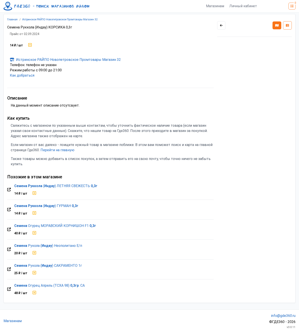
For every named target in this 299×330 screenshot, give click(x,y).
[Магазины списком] (287, 25)
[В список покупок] (30, 45)
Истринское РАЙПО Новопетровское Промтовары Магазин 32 (60, 19)
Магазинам (215, 6)
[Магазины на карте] (277, 25)
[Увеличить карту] (221, 25)
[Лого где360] (46, 6)
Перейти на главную (57, 150)
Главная (12, 19)
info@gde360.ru (283, 316)
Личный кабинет (243, 6)
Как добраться (22, 75)
